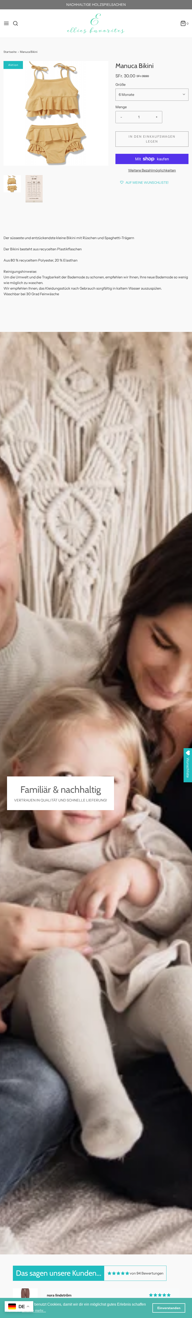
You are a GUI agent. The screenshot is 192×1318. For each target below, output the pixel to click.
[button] (12, 183)
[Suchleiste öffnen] (17, 23)
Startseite (10, 52)
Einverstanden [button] (169, 1308)
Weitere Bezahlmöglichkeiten (152, 170)
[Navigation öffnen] (6, 23)
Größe (120, 84)
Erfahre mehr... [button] (34, 1311)
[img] (118, 1273)
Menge (121, 107)
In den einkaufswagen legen (152, 139)
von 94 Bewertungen (146, 1273)
